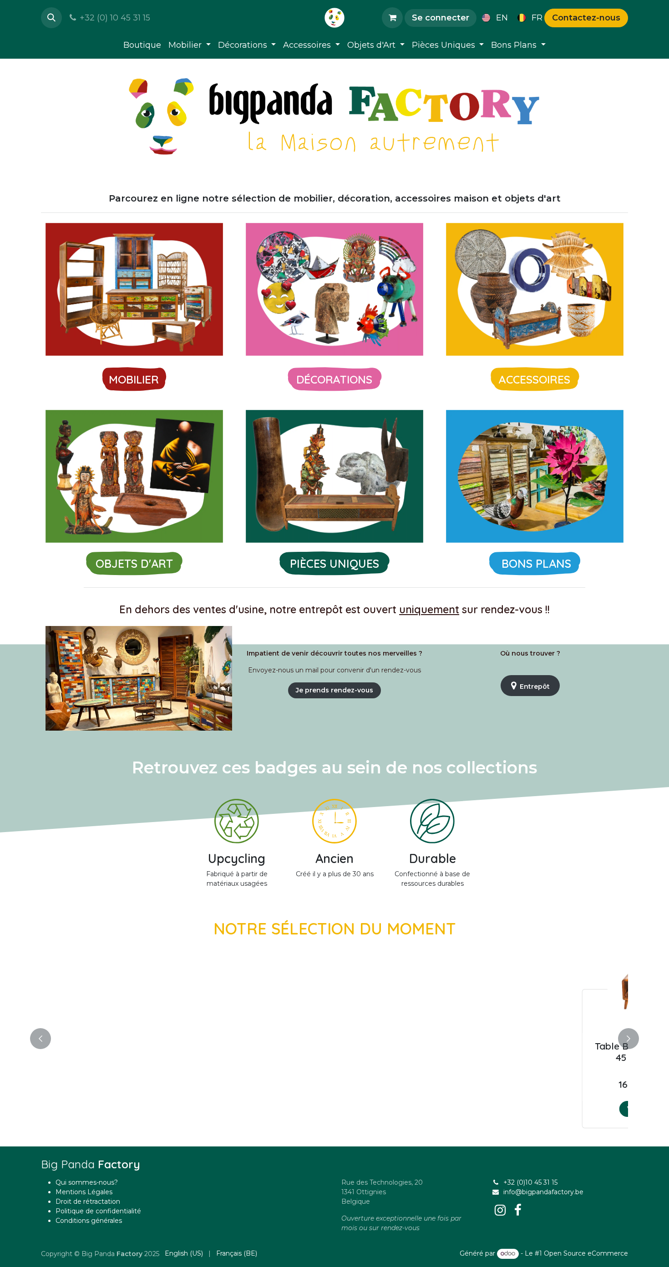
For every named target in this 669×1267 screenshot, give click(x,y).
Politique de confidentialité (98, 1211)
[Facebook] (517, 1210)
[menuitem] (493, 18)
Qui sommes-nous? (87, 1182)
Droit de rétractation (88, 1201)
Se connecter (440, 18)
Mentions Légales (84, 1192)
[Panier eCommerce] (392, 17)
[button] (51, 17)
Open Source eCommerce (586, 1253)
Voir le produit (117, 1109)
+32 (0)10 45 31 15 (530, 1182)
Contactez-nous (586, 18)
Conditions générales (89, 1221)
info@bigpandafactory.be (543, 1192)
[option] (334, 1036)
